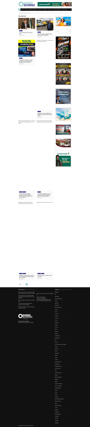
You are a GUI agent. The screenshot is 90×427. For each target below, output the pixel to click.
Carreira (56, 309)
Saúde (56, 403)
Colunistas (44, 9)
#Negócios (56, 292)
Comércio (56, 316)
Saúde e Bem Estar (58, 405)
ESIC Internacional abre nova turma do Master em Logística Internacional (26, 307)
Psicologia (56, 396)
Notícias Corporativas (58, 383)
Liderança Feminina (58, 372)
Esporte (56, 342)
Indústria (56, 359)
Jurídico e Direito (57, 368)
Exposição (56, 348)
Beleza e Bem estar (58, 307)
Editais (56, 329)
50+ (55, 294)
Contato (26, 9)
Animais (56, 300)
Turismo (56, 418)
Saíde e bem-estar (58, 401)
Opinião (56, 390)
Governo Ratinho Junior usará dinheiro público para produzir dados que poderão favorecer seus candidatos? (26, 296)
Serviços (56, 407)
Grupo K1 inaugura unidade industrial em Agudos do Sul (26, 301)
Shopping (56, 409)
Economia (40, 9)
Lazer (56, 370)
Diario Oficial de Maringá (56, 9)
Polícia (56, 392)
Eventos (56, 346)
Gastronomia (57, 353)
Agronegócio (57, 296)
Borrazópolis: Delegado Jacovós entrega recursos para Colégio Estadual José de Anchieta (26, 61)
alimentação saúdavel (58, 298)
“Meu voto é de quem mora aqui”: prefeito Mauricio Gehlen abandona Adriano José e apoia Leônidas (26, 293)
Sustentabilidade (57, 414)
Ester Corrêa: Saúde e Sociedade (60, 344)
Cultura (56, 320)
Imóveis (56, 357)
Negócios (56, 379)
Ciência (56, 311)
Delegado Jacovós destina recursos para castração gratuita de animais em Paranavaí (26, 276)
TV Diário (49, 9)
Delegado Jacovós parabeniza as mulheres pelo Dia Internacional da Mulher (45, 114)
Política (24, 273)
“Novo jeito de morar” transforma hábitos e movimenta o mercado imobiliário (25, 304)
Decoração (56, 322)
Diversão (56, 324)
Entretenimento (57, 335)
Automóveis (57, 305)
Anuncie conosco (64, 9)
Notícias (22, 9)
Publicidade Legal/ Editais (32, 9)
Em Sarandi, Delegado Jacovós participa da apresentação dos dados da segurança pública (44, 195)
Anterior (20, 284)
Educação (56, 331)
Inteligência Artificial (58, 366)
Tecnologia (56, 416)
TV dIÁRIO (56, 420)
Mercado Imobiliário (58, 377)
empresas (56, 333)
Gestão (56, 355)
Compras (56, 318)
